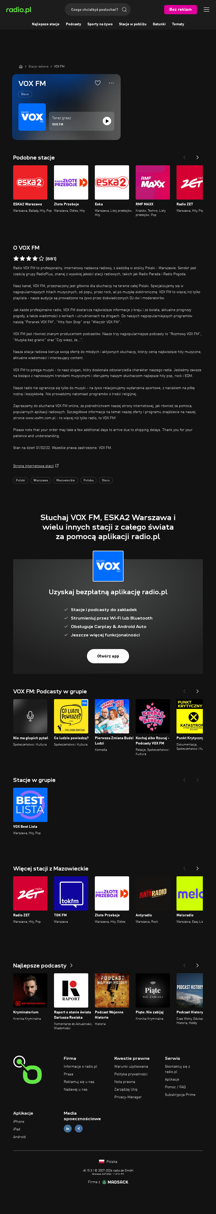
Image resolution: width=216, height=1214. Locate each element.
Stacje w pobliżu (132, 24)
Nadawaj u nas (75, 1089)
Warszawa (40, 480)
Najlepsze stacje (46, 24)
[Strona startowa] (21, 66)
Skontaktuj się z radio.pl (177, 1069)
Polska (89, 480)
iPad (16, 1129)
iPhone (18, 1122)
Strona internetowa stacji (33, 466)
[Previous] (184, 156)
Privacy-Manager (128, 1097)
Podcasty (73, 24)
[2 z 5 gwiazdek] (22, 258)
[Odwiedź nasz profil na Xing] (79, 1128)
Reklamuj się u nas (79, 1082)
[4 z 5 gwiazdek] (35, 258)
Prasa (68, 1074)
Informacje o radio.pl (80, 1066)
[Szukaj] (124, 9)
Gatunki (159, 24)
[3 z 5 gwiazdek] (29, 258)
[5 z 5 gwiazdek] (41, 258)
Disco (25, 94)
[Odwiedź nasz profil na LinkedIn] (68, 1128)
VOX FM (57, 124)
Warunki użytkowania (131, 1066)
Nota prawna (124, 1082)
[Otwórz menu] (206, 9)
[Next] (197, 156)
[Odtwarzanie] (107, 121)
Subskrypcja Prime (180, 1095)
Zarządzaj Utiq (126, 1089)
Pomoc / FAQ (175, 1087)
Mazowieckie (65, 480)
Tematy (178, 24)
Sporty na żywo (100, 24)
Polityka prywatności (131, 1074)
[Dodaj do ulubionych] (98, 83)
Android (19, 1137)
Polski (20, 480)
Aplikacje (172, 1079)
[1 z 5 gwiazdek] (16, 258)
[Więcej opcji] (111, 83)
